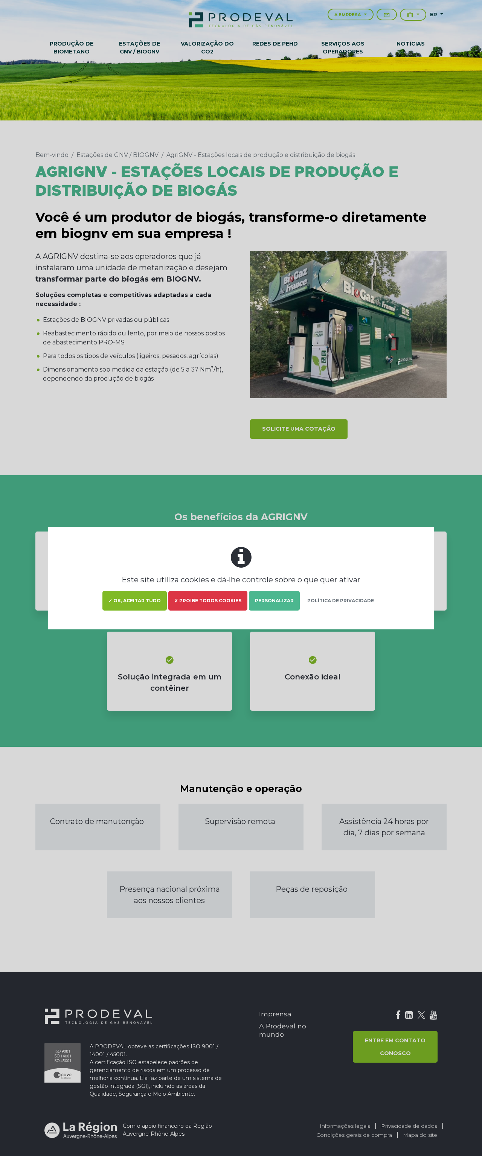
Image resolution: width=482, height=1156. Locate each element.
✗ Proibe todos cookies (207, 600)
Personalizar (274, 600)
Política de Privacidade (340, 600)
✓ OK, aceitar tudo (134, 600)
